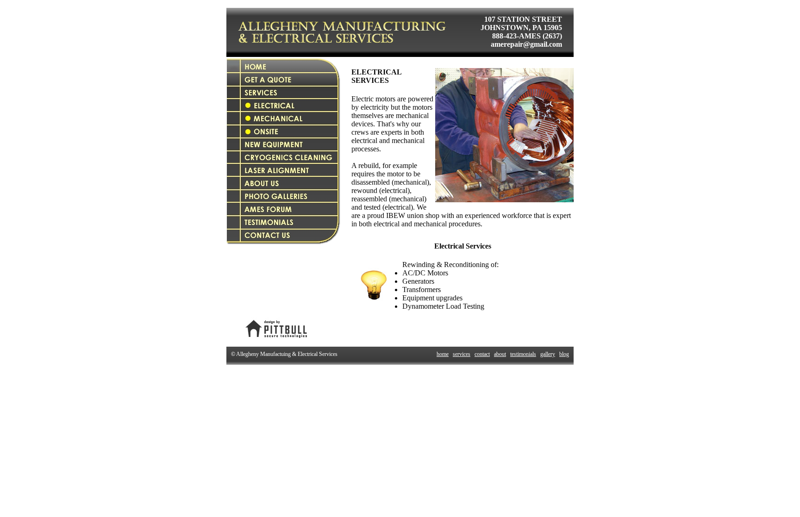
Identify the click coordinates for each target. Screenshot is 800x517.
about (500, 354)
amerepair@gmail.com (526, 44)
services (461, 354)
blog (564, 354)
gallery (547, 354)
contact (482, 354)
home (443, 354)
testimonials (523, 354)
